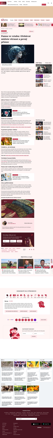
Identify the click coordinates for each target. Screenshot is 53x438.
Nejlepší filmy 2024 (12, 412)
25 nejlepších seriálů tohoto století (6, 392)
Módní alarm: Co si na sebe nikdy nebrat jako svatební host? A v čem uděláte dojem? (46, 25)
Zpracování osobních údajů (17, 429)
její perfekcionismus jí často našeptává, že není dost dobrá (12, 124)
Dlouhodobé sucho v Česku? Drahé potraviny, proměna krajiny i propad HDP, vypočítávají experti (7, 368)
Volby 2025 (20, 413)
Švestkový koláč (37, 415)
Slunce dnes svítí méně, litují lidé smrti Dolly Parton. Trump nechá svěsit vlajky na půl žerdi (7, 374)
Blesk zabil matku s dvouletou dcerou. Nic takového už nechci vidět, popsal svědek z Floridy (7, 379)
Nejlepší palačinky (31, 415)
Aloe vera (37, 413)
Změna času (28, 412)
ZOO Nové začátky (46, 412)
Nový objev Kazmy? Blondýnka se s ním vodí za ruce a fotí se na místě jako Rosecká (20, 403)
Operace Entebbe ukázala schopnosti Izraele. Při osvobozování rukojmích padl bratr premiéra (32, 374)
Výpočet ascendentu (16, 415)
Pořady (21, 4)
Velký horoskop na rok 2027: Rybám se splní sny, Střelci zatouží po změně (29, 24)
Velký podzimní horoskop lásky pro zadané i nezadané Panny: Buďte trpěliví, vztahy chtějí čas (21, 142)
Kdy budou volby (39, 412)
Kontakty (14, 428)
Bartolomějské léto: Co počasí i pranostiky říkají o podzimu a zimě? (32, 403)
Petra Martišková (4, 33)
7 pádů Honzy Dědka (14, 413)
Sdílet (31, 32)
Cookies (3, 431)
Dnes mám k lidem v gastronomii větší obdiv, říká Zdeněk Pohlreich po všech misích (20, 379)
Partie (32, 412)
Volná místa (4, 424)
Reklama (3, 426)
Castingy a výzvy (16, 426)
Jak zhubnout (6, 412)
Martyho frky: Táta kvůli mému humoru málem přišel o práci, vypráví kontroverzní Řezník (20, 393)
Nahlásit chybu (4, 434)
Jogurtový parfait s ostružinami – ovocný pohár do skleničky (45, 368)
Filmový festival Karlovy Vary (13, 4)
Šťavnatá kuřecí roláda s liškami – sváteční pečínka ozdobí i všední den (45, 379)
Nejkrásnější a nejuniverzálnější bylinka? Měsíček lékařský (32, 392)
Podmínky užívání (5, 429)
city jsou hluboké (7, 105)
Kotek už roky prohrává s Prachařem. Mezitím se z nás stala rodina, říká (19, 368)
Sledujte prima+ (34, 1)
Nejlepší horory (18, 412)
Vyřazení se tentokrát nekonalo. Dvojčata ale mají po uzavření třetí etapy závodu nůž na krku (47, 133)
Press (14, 424)
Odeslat (19, 241)
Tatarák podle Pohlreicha (31, 413)
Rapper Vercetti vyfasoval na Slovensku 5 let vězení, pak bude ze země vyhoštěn (20, 398)
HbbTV (3, 428)
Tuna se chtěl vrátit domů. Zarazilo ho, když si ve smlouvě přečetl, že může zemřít (25, 272)
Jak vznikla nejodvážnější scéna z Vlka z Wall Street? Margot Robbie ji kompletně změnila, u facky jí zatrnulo (7, 404)
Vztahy (19, 1)
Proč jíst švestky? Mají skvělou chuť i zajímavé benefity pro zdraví (32, 398)
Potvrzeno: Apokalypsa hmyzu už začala (32, 368)
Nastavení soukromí (16, 434)
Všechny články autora (28, 223)
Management (15, 423)
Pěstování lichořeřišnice (44, 413)
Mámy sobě (25, 4)
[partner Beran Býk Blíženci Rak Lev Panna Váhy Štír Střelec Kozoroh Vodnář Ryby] (39, 333)
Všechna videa (48, 62)
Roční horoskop (33, 311)
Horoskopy (28, 1)
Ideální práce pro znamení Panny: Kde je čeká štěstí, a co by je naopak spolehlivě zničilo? (21, 178)
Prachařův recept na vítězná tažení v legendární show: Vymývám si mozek (19, 374)
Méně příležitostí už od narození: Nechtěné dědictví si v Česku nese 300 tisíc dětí (12, 25)
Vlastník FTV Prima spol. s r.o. (7, 432)
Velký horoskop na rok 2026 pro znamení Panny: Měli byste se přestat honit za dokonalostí (21, 114)
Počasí (35, 412)
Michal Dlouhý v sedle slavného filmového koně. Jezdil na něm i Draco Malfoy (9, 271)
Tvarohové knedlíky (24, 415)
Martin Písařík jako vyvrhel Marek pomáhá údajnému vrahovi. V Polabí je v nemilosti (41, 272)
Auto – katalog (7, 413)
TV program (24, 412)
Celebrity (15, 1)
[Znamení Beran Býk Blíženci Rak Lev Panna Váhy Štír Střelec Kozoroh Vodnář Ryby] (13, 241)
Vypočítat (34, 336)
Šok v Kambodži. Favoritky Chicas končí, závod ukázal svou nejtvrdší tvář (47, 138)
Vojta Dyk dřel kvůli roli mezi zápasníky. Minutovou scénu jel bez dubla (47, 123)
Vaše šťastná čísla (25, 317)
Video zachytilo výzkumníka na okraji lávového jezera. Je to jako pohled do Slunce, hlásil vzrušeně (32, 380)
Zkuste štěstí (43, 319)
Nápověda (15, 431)
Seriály (23, 1)
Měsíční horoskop (23, 311)
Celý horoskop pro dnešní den (12, 311)
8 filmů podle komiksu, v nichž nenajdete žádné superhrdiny (7, 398)
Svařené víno (24, 413)
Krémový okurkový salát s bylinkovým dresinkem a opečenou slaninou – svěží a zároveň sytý (45, 374)
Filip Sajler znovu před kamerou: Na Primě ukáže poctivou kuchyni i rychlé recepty (47, 128)
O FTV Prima (4, 423)
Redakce (14, 432)
